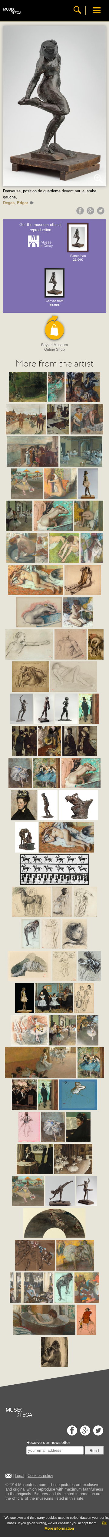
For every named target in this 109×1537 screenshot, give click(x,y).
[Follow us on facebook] (71, 1434)
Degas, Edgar (15, 203)
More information (59, 1528)
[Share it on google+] (91, 213)
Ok (104, 1523)
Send (94, 1450)
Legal (19, 1475)
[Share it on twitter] (101, 213)
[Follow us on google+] (84, 1434)
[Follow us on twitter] (97, 1434)
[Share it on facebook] (80, 213)
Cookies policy (40, 1475)
